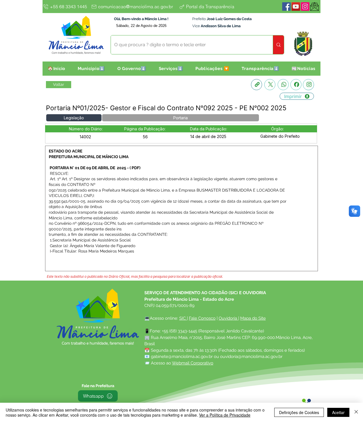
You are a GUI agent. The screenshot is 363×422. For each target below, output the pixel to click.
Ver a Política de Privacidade (224, 415)
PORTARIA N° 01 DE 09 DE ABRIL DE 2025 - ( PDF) (95, 168)
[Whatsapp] (283, 84)
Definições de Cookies (299, 412)
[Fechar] (356, 412)
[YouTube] (296, 6)
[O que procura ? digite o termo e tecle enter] (278, 44)
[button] (91, 69)
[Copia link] (256, 84)
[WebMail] (314, 6)
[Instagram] (305, 6)
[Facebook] (286, 6)
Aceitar (338, 412)
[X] (269, 84)
